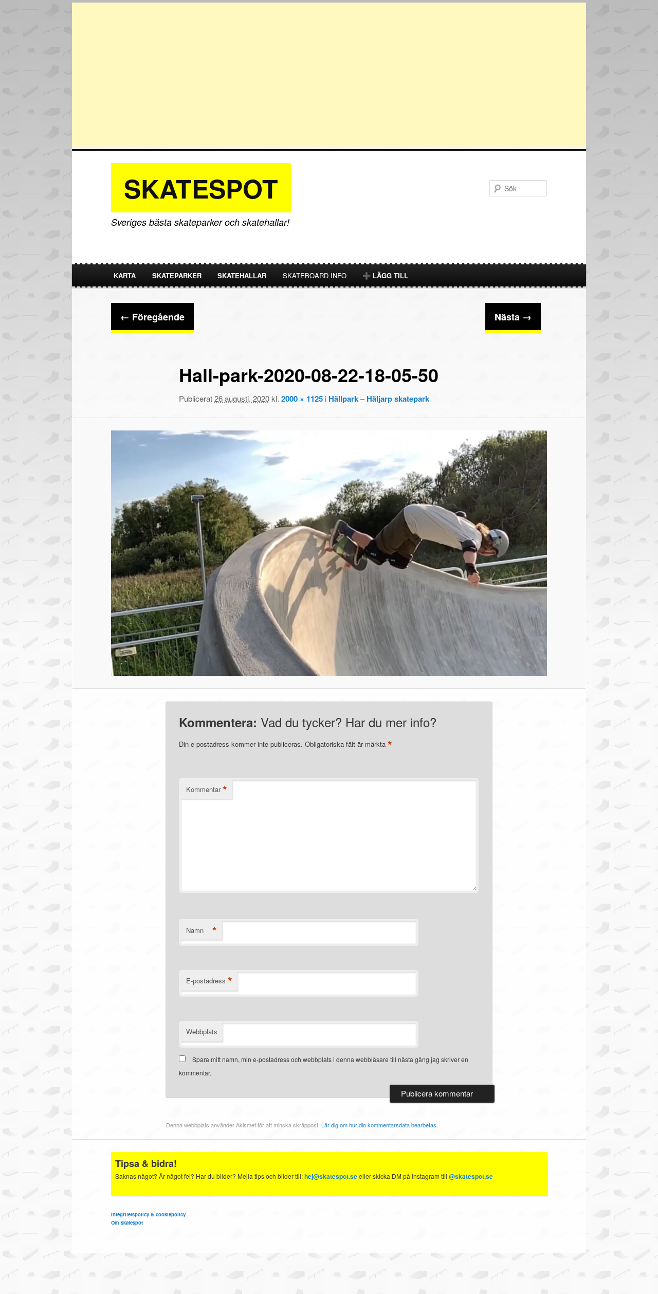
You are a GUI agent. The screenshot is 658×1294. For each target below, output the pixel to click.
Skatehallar (241, 275)
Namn (201, 930)
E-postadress (209, 981)
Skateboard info (314, 275)
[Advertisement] (329, 75)
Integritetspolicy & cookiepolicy (148, 1214)
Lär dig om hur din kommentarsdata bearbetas (378, 1125)
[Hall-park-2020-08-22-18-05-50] (329, 553)
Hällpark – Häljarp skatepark (378, 398)
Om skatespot (127, 1222)
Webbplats (201, 1031)
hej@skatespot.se (330, 1176)
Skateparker (177, 275)
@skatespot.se (471, 1176)
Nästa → (513, 317)
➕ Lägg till (385, 275)
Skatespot (201, 188)
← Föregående (152, 317)
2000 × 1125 (302, 398)
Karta (125, 275)
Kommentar (206, 789)
